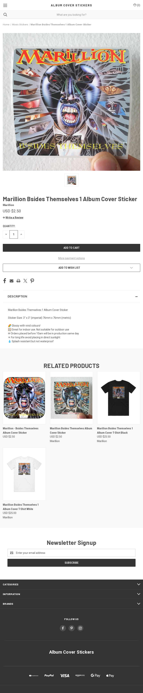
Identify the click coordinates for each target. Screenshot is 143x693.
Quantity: (9, 226)
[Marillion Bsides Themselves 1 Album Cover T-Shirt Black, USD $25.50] (118, 398)
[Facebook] (5, 280)
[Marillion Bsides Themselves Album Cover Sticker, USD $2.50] (71, 398)
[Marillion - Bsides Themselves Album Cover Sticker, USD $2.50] (24, 398)
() (138, 5)
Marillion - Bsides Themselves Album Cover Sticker (20, 430)
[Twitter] (25, 280)
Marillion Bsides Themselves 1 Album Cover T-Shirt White (21, 507)
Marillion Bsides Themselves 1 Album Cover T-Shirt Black (115, 430)
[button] (13, 217)
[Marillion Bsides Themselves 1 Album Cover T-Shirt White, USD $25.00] (24, 474)
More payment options (71, 258)
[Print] (18, 280)
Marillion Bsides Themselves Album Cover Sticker (71, 430)
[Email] (11, 280)
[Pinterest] (32, 280)
